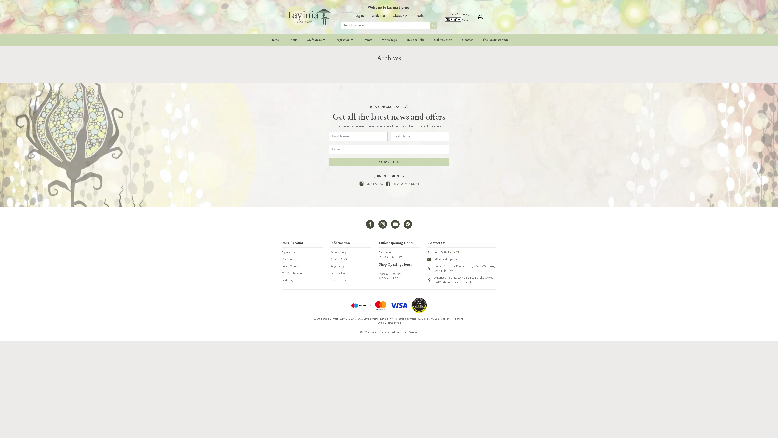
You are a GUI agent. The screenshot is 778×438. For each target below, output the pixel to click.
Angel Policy (337, 266)
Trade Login (288, 280)
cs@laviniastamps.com (446, 259)
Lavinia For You (374, 183)
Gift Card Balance (292, 273)
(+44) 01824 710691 (446, 252)
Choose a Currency (455, 14)
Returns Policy (338, 252)
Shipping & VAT (339, 259)
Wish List (378, 16)
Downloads (288, 259)
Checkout (400, 16)
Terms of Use (337, 273)
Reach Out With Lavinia (406, 183)
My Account (288, 252)
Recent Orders (290, 266)
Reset (465, 19)
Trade (419, 16)
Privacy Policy (338, 280)
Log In (359, 16)
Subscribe (389, 162)
